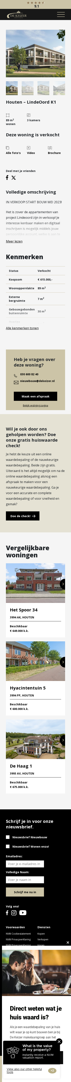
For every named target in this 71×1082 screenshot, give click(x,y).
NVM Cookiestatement (18, 933)
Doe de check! (20, 516)
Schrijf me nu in (25, 892)
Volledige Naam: (17, 872)
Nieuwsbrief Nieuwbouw (29, 837)
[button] (62, 584)
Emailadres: (14, 856)
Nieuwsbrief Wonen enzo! (30, 846)
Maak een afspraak (36, 396)
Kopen (41, 933)
